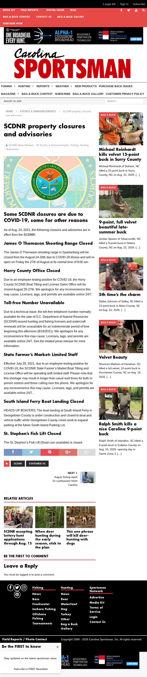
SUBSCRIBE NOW (12, 24)
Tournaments (42, 623)
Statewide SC (37, 463)
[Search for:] (124, 101)
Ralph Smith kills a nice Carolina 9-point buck (120, 429)
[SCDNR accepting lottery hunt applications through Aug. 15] (18, 517)
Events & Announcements (54, 145)
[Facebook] (121, 10)
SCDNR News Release (21, 145)
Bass (35, 599)
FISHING (6, 86)
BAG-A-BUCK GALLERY (70, 17)
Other (65, 619)
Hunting (84, 145)
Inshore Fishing (44, 609)
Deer (64, 599)
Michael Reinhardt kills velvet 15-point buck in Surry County (120, 155)
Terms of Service (96, 610)
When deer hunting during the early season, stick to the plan (48, 539)
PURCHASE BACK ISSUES (115, 86)
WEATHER (62, 86)
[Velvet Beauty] (121, 336)
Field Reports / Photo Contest (24, 639)
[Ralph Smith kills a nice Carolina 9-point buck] (121, 403)
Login (94, 617)
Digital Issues (55, 10)
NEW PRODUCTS (86, 86)
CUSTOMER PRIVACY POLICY (125, 93)
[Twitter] (128, 10)
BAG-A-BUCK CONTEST (16, 17)
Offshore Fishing (39, 616)
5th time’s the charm (119, 295)
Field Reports (29, 10)
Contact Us (43, 17)
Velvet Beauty (113, 357)
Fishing (74, 145)
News (36, 594)
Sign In (124, 4)
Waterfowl (69, 604)
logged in (25, 574)
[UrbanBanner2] (73, 42)
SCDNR (29, 234)
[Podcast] (143, 10)
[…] (138, 174)
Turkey (66, 614)
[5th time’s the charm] (121, 273)
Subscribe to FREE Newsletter (31, 669)
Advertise (97, 597)
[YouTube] (136, 10)
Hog (64, 609)
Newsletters (12, 149)
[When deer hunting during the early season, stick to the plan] (49, 517)
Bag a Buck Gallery (69, 626)
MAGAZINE (8, 93)
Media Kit (9, 10)
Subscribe (139, 4)
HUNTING (24, 86)
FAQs (73, 10)
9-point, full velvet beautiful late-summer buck (117, 227)
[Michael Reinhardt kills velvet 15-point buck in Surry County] (121, 128)
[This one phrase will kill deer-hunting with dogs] (81, 517)
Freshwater (41, 604)
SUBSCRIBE (62, 93)
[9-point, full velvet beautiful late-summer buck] (121, 201)
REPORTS (43, 86)
